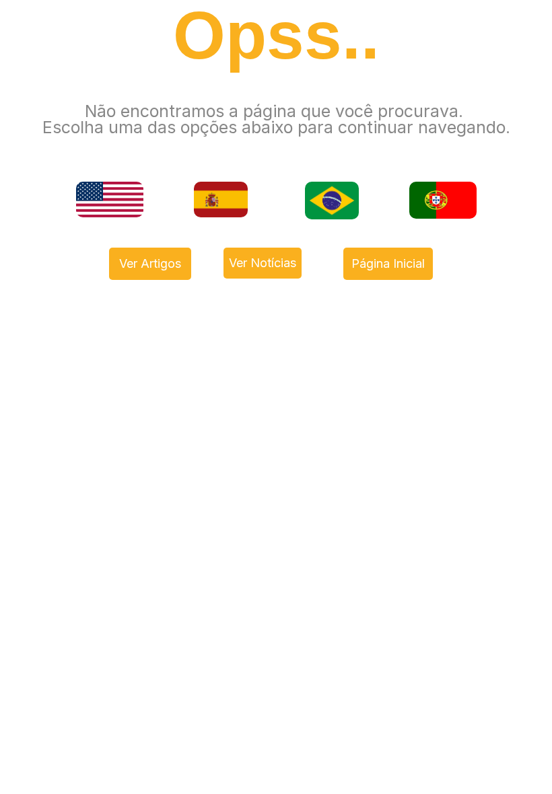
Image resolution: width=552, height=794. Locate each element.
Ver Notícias (262, 263)
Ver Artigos (150, 263)
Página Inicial (388, 263)
